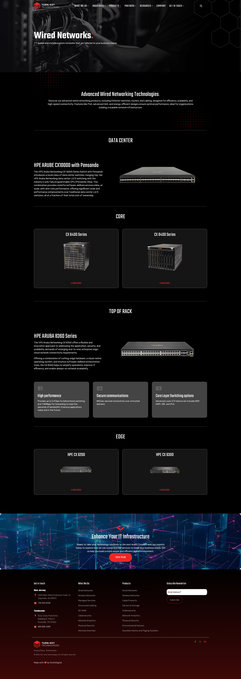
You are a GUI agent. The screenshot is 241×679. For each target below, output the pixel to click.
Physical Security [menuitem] (86, 625)
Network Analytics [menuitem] (87, 620)
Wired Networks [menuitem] (85, 590)
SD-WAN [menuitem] (82, 610)
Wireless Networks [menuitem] (86, 595)
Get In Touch (175, 6)
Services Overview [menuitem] (87, 630)
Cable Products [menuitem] (129, 600)
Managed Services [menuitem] (86, 600)
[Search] (201, 6)
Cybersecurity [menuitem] (85, 615)
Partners (129, 6)
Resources (145, 6)
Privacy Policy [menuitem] (39, 650)
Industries (98, 6)
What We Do (80, 6)
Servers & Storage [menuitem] (130, 605)
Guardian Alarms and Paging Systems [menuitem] (140, 630)
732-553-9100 (44, 603)
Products (114, 6)
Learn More (76, 283)
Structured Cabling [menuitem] (87, 605)
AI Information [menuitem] (51, 650)
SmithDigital (56, 662)
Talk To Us (120, 557)
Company (161, 6)
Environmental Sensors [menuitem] (133, 625)
